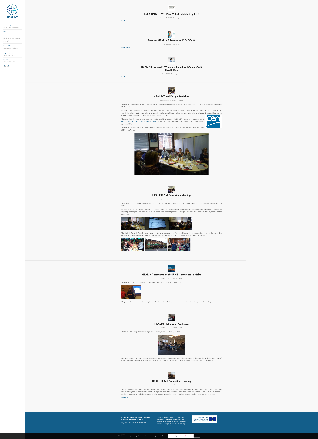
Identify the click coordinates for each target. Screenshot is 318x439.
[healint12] (171, 90)
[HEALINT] (12, 11)
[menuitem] (12, 27)
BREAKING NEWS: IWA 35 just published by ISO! (171, 14)
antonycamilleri (181, 385)
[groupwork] (171, 317)
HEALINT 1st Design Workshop (171, 324)
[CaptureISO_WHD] (171, 61)
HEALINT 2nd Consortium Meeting (171, 381)
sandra (181, 18)
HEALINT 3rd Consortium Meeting (171, 195)
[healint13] (171, 189)
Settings (197, 436)
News (174, 18)
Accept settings (173, 436)
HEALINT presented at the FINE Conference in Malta (171, 274)
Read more (125, 21)
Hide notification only (186, 436)
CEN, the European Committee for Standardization (139, 121)
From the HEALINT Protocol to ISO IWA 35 (171, 40)
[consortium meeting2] (171, 375)
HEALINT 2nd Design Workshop (171, 96)
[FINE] (171, 268)
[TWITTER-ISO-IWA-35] (171, 34)
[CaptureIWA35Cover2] (171, 8)
